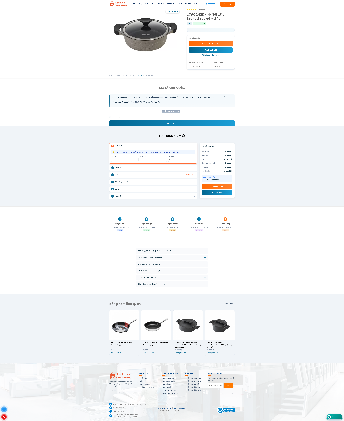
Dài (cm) (113, 156)
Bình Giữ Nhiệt (168, 387)
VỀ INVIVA (170, 4)
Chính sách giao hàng (193, 381)
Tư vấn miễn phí (211, 50)
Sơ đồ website (145, 384)
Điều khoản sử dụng (147, 387)
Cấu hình (131, 75)
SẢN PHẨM (149, 4)
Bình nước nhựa (168, 378)
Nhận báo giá (227, 4)
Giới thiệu (143, 378)
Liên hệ (142, 381)
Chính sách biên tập (164, 408)
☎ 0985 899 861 (212, 4)
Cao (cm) (171, 156)
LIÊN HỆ (196, 4)
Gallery (111, 75)
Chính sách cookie (180, 408)
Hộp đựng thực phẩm (170, 393)
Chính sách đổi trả (192, 384)
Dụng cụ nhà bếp (169, 381)
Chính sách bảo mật (193, 387)
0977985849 (133, 102)
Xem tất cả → (230, 304)
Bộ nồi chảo (167, 384)
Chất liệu (124, 75)
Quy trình (139, 75)
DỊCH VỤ (161, 4)
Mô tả (118, 75)
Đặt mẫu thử (217, 193)
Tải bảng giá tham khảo (210, 55)
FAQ (152, 75)
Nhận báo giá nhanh (210, 43)
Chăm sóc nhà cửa (169, 390)
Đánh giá (146, 75)
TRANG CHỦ (137, 4)
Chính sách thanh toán (194, 378)
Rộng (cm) (143, 156)
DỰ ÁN (179, 4)
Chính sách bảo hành (193, 390)
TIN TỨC (188, 4)
